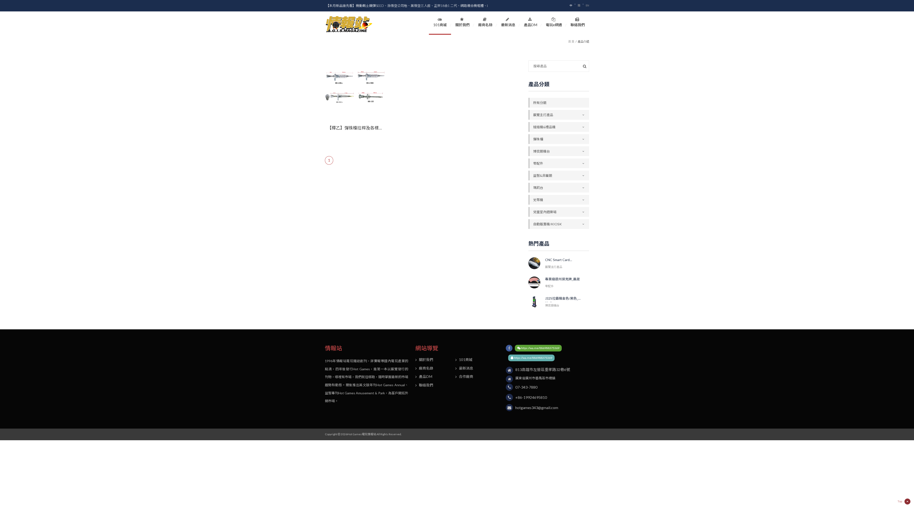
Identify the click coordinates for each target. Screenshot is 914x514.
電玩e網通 (554, 25)
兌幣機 (538, 200)
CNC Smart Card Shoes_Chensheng (559, 261)
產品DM (530, 25)
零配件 (538, 163)
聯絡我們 (578, 25)
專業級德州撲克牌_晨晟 (562, 279)
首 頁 (571, 41)
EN (587, 5)
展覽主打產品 (543, 115)
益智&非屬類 (542, 175)
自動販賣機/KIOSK (547, 224)
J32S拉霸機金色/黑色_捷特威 (563, 299)
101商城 (440, 25)
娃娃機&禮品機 (544, 127)
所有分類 (539, 103)
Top (900, 501)
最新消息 (508, 25)
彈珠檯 (538, 139)
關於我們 (462, 25)
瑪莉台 (538, 188)
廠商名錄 (485, 25)
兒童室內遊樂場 (544, 212)
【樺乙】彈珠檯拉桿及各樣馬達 (355, 128)
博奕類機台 (541, 151)
